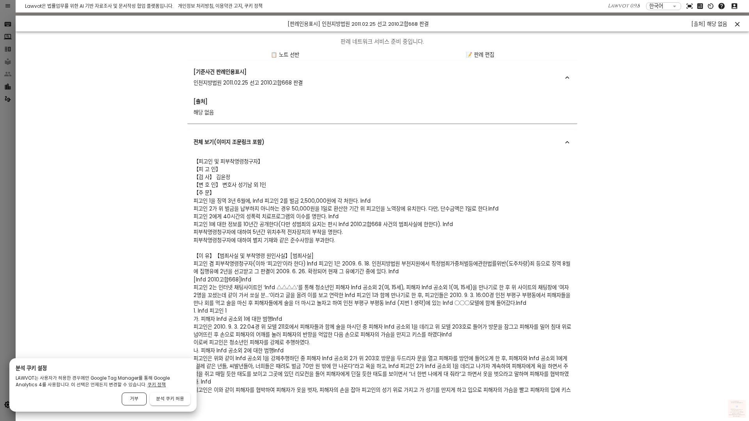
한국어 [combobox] (656, 6)
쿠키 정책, (740, 415)
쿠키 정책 (253, 6)
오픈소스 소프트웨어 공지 (736, 416)
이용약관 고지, (229, 6)
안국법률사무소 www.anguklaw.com (737, 409)
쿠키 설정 (743, 415)
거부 (134, 399)
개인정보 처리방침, (196, 6)
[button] (382, 77)
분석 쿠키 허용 (170, 399)
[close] (737, 24)
